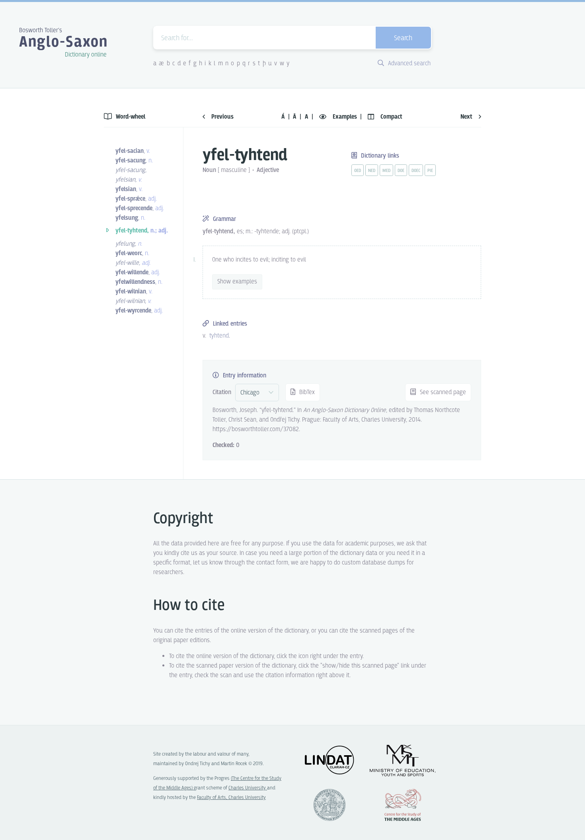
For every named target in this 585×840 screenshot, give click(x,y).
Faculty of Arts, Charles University (231, 797)
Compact (390, 117)
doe (401, 171)
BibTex (306, 392)
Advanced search (408, 63)
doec (415, 171)
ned (371, 171)
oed (357, 171)
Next (467, 117)
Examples (345, 117)
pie (430, 171)
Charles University (247, 788)
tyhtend (219, 336)
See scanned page (442, 392)
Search (403, 38)
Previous (222, 117)
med (386, 171)
